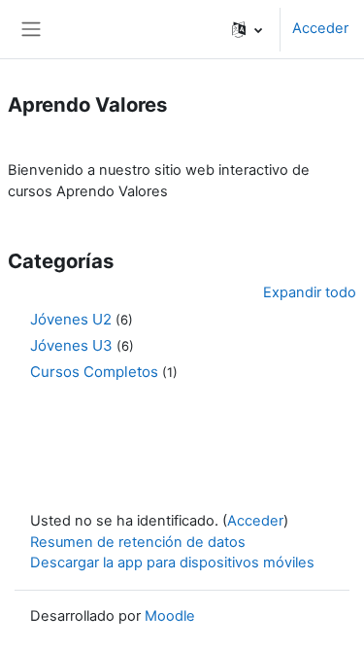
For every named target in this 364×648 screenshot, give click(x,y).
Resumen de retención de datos (138, 542)
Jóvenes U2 (71, 319)
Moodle (170, 616)
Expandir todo (309, 292)
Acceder (320, 28)
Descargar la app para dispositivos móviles (172, 562)
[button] (247, 29)
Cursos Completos (94, 371)
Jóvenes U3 (71, 345)
